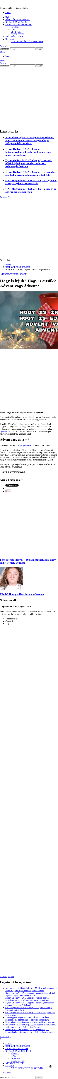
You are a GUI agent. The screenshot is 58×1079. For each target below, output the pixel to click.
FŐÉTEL (15, 27)
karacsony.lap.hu (7, 976)
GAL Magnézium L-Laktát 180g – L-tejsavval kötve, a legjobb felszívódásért (31, 182)
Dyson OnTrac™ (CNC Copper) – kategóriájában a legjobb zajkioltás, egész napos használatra (28, 152)
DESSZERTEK (18, 34)
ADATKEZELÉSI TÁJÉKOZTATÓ (27, 41)
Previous (3, 197)
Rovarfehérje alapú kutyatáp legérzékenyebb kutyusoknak (30, 1022)
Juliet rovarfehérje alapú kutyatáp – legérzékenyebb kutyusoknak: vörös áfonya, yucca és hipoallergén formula (30, 1030)
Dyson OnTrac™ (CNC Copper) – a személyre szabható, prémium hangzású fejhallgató (31, 173)
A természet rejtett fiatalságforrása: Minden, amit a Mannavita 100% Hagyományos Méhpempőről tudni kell (29, 140)
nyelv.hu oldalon (7, 431)
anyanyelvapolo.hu (26, 445)
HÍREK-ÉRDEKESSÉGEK (17, 19)
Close (2, 1039)
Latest (8, 12)
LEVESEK (16, 32)
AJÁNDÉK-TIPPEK (14, 37)
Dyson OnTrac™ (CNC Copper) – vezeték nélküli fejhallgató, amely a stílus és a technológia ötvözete (28, 163)
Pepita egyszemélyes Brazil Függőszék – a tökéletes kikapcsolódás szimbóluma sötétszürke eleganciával (27, 1018)
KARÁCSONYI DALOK (16, 22)
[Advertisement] (29, 98)
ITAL (13, 29)
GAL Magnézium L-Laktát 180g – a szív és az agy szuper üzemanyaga (30, 190)
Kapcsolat (9, 39)
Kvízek (8, 17)
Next (10, 197)
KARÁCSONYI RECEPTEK (18, 24)
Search (39, 49)
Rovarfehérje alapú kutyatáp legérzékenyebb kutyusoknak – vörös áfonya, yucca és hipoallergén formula (30, 1026)
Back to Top (5, 1036)
